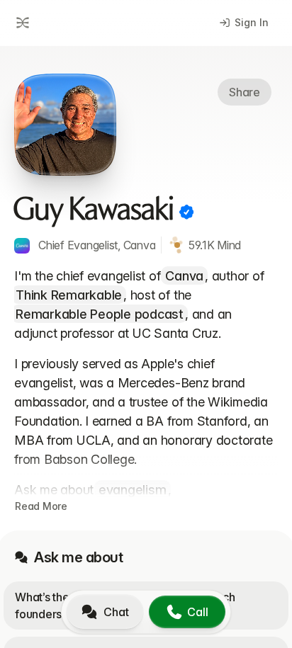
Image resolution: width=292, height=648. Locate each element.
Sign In (252, 22)
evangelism (133, 489)
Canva (184, 275)
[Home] (20, 22)
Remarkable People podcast (100, 314)
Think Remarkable (69, 295)
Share (244, 92)
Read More (41, 506)
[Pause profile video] (65, 125)
